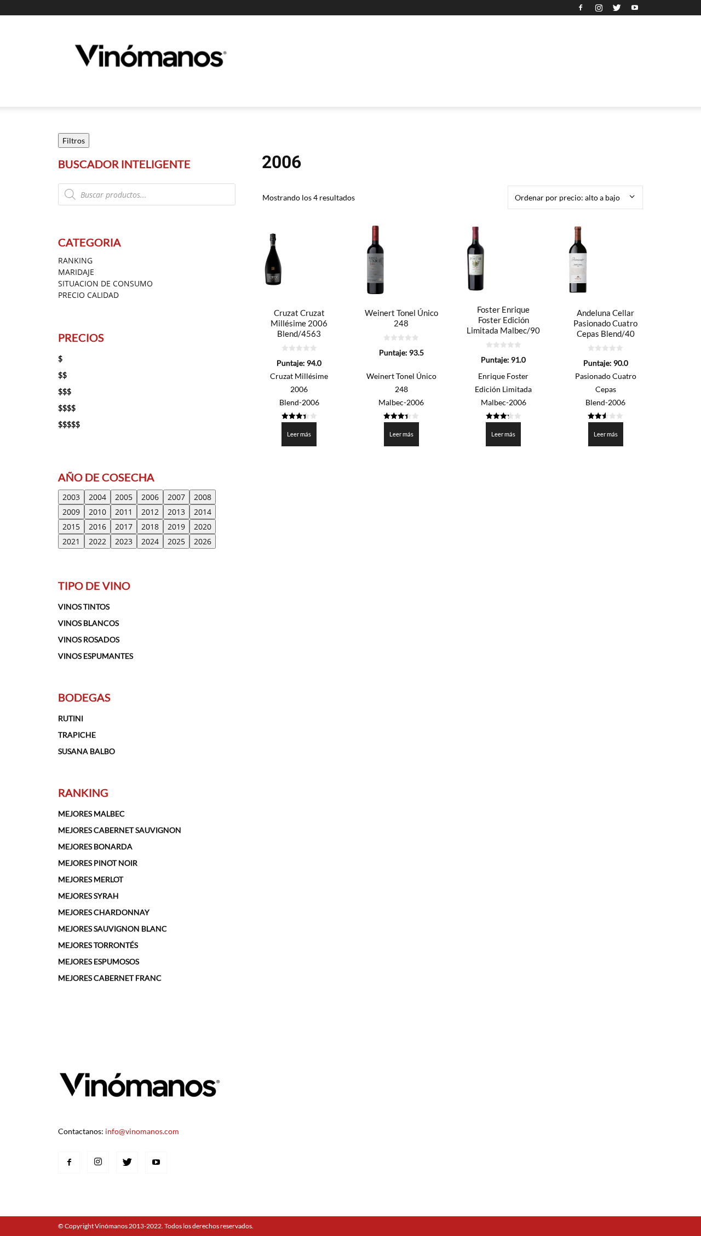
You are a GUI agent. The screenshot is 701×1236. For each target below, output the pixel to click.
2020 (202, 526)
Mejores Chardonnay (104, 912)
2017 (124, 526)
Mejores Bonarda (95, 846)
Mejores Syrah (88, 895)
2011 (124, 512)
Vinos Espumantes (95, 655)
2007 (176, 497)
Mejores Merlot (90, 879)
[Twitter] (616, 7)
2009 (71, 512)
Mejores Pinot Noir (97, 862)
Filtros (73, 140)
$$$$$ (69, 424)
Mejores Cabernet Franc (110, 977)
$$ (62, 375)
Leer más (299, 434)
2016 (97, 526)
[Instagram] (598, 7)
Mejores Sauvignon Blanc (112, 928)
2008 (202, 497)
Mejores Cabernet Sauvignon (119, 830)
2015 (71, 526)
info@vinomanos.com (142, 1131)
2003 (71, 497)
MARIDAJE (76, 272)
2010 (97, 512)
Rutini (70, 718)
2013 (176, 512)
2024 (150, 541)
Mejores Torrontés (98, 945)
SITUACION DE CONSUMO (105, 283)
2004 (97, 497)
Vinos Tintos (84, 606)
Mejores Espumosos (98, 961)
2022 (97, 541)
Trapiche (77, 734)
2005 (124, 497)
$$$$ (67, 407)
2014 (202, 512)
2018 (150, 526)
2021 (71, 541)
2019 (176, 526)
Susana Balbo (86, 751)
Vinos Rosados (88, 639)
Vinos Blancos (88, 623)
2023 (124, 541)
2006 (150, 497)
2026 (202, 541)
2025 (176, 541)
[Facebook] (580, 7)
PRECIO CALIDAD (88, 295)
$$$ (64, 391)
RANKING (75, 260)
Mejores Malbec (91, 813)
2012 (150, 512)
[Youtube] (635, 7)
